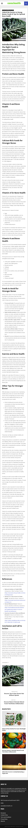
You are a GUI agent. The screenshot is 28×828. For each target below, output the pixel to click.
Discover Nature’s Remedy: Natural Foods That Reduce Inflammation (14, 703)
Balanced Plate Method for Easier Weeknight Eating (14, 729)
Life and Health (5, 10)
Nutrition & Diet (10, 10)
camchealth (14, 3)
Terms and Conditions (6, 817)
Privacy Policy (4, 819)
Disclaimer (3, 813)
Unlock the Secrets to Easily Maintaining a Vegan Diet (13, 772)
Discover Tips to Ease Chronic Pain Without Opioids (14, 694)
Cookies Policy (4, 815)
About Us (3, 821)
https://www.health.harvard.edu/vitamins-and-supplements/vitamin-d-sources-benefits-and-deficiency (14, 609)
